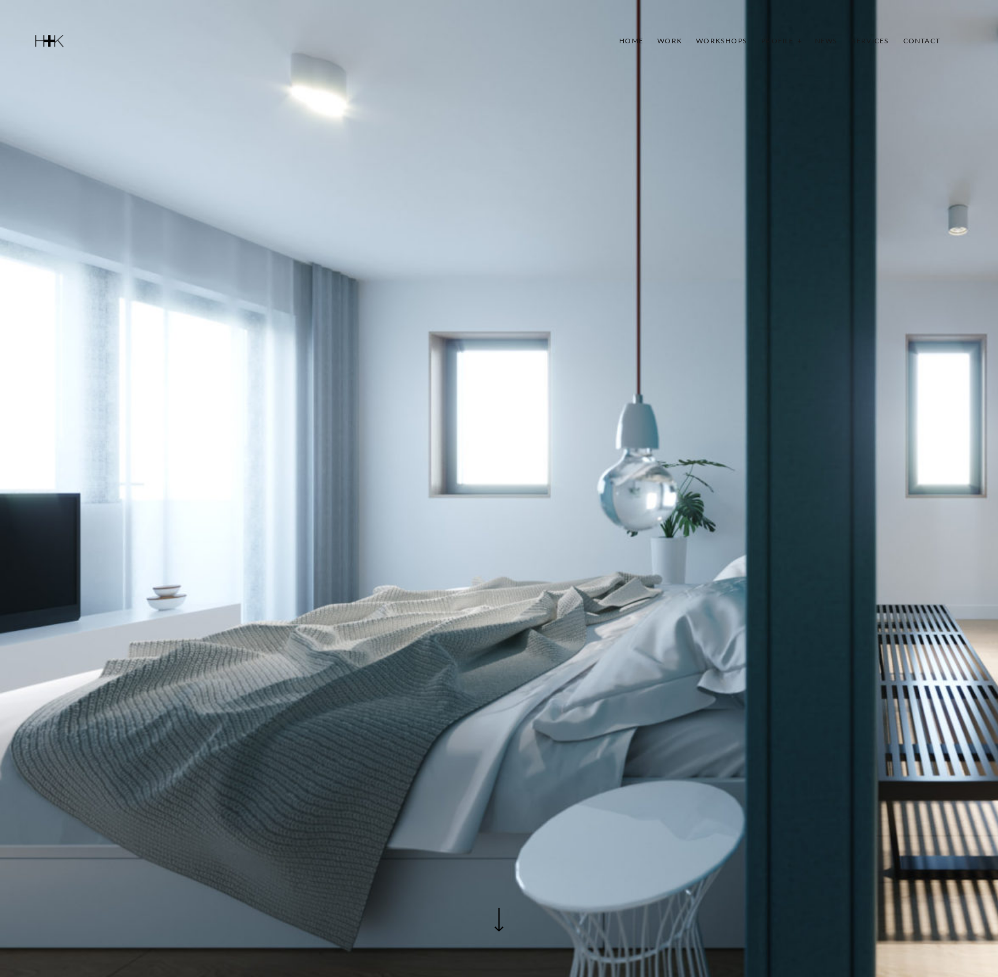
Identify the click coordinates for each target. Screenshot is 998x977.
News (826, 41)
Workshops (721, 41)
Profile (777, 41)
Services (870, 41)
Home (631, 41)
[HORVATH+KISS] (49, 41)
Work (669, 41)
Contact (921, 41)
